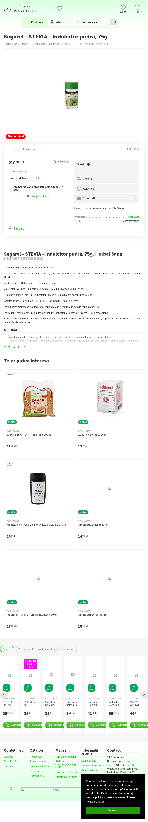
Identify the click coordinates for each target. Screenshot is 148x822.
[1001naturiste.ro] (20, 8)
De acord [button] (113, 810)
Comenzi (9, 756)
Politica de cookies (66, 772)
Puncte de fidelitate (66, 776)
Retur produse (89, 770)
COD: (128, 149)
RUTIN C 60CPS (8, 704)
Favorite (8, 766)
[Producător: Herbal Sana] (61, 161)
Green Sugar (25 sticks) (92, 614)
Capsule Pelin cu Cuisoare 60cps (93, 704)
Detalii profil (10, 761)
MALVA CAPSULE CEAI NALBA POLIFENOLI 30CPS (136, 704)
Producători (36, 756)
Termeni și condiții (66, 756)
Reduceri (35, 771)
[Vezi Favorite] (60, 10)
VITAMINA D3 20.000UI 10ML (30, 704)
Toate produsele (38, 761)
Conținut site (37, 775)
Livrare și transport (91, 765)
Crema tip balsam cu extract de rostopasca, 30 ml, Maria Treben (72, 704)
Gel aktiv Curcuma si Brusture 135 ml (115, 704)
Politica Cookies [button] (96, 801)
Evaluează (29, 149)
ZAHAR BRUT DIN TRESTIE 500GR (29, 434)
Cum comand (88, 760)
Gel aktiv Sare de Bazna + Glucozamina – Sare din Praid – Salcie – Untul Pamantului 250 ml (51, 704)
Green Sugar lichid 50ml (93, 524)
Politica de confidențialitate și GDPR (66, 764)
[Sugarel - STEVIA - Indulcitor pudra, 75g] (71, 95)
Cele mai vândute (39, 766)
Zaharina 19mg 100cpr (92, 434)
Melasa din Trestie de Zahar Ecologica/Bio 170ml (36, 524)
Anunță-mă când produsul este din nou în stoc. (38, 188)
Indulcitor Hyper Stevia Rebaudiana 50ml (32, 614)
